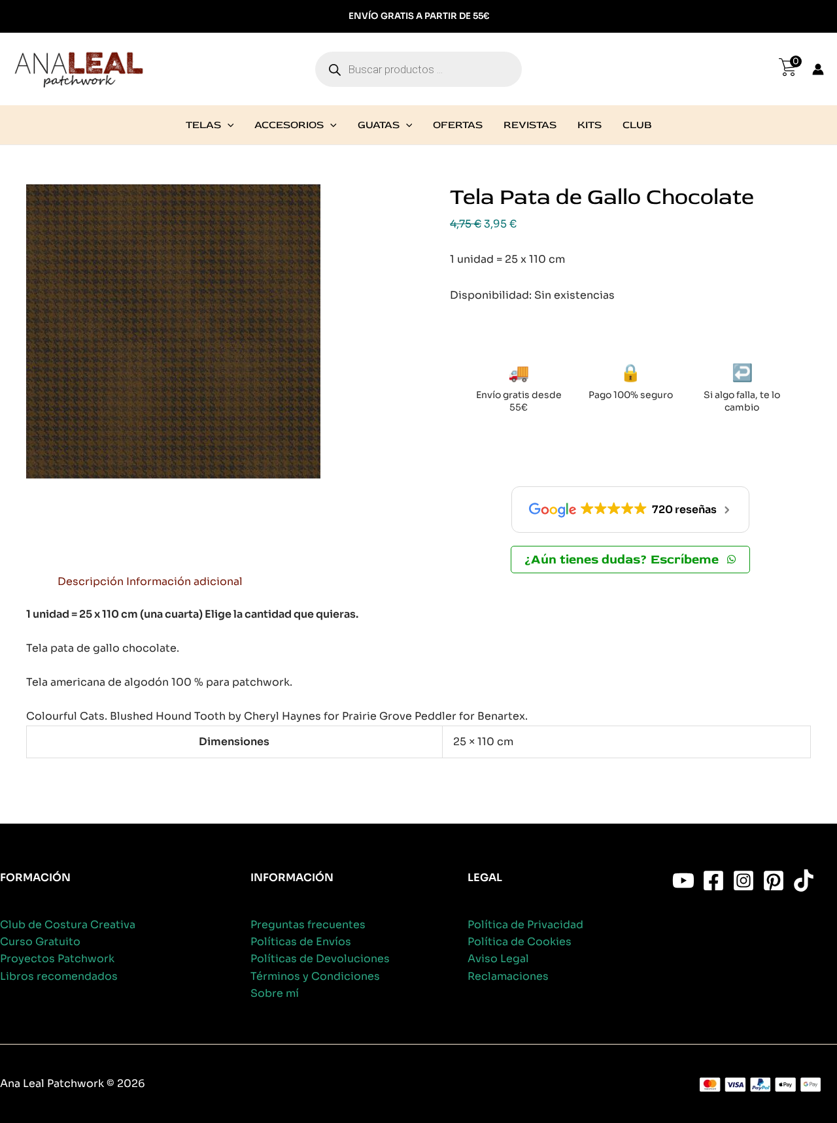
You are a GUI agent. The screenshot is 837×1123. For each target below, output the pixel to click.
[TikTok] (804, 880)
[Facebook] (713, 880)
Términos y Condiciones (315, 976)
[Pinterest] (773, 880)
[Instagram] (743, 880)
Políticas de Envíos (300, 941)
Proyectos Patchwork (57, 958)
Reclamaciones (508, 976)
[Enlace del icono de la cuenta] (818, 69)
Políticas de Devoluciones (320, 958)
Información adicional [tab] (184, 581)
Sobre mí (274, 993)
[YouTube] (683, 880)
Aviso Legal (498, 958)
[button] (227, 124)
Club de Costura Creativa (67, 924)
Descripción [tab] (91, 581)
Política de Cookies (520, 941)
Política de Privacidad (525, 924)
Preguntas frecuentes (308, 924)
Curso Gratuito (40, 941)
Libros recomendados (59, 976)
